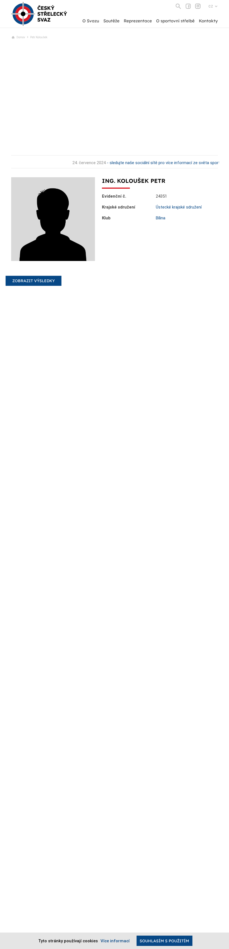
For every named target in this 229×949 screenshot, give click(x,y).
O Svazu (90, 20)
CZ (210, 6)
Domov (20, 37)
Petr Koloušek (38, 37)
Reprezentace (138, 20)
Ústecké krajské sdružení (179, 207)
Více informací (115, 940)
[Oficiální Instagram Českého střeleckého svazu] (197, 6)
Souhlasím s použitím (164, 940)
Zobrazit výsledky (33, 280)
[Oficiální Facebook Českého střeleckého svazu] (188, 6)
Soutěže (111, 20)
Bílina (160, 218)
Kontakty (208, 20)
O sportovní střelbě (175, 20)
